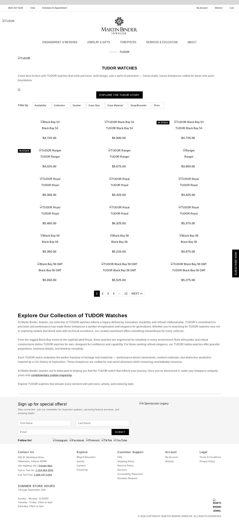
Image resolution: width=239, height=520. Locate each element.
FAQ (119, 457)
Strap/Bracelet (138, 105)
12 (125, 293)
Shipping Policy (125, 461)
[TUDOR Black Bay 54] (119, 122)
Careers (81, 465)
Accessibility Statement (130, 474)
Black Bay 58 (50, 241)
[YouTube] (120, 440)
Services (122, 469)
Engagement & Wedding (59, 42)
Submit (120, 432)
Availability (40, 105)
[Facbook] (76, 440)
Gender (77, 105)
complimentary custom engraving (51, 375)
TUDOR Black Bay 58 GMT (119, 270)
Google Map (45, 465)
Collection (59, 105)
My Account (171, 457)
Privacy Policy (207, 461)
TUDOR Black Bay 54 (119, 128)
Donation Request (127, 478)
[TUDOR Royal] (50, 178)
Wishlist (169, 461)
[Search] (187, 8)
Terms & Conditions (210, 457)
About (192, 42)
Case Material (115, 105)
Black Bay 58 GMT (50, 270)
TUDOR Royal (50, 185)
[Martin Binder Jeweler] (119, 25)
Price (157, 105)
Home (113, 52)
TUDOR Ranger (50, 156)
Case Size (94, 105)
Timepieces (128, 42)
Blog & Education (86, 457)
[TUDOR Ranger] (50, 150)
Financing (82, 469)
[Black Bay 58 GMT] (50, 264)
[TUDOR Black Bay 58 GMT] (119, 264)
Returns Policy (125, 465)
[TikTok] (106, 440)
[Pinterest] (93, 440)
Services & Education (162, 42)
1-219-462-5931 (44, 470)
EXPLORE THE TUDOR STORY (119, 95)
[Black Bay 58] (50, 235)
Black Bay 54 (50, 128)
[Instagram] (60, 440)
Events (80, 461)
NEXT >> (137, 293)
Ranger (188, 156)
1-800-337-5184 (43, 474)
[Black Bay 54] (50, 122)
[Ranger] (189, 150)
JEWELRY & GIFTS (98, 42)
